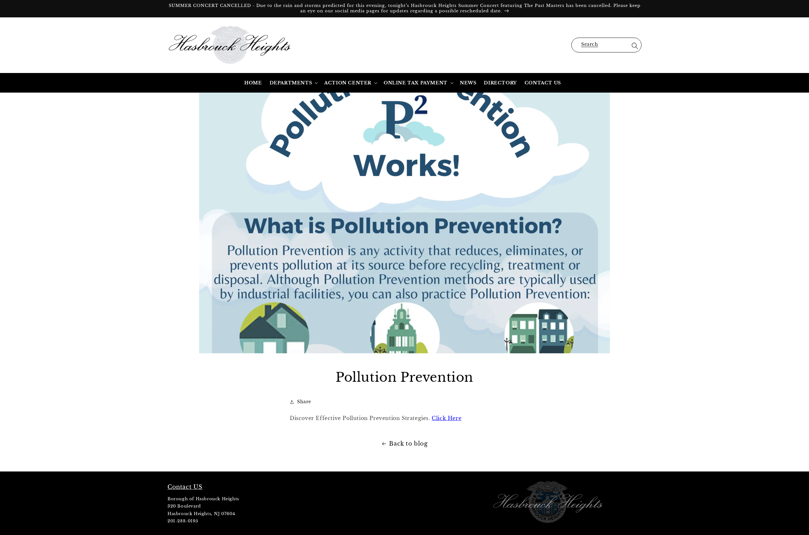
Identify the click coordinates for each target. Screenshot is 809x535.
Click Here (446, 418)
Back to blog (408, 443)
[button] (606, 45)
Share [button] (304, 401)
